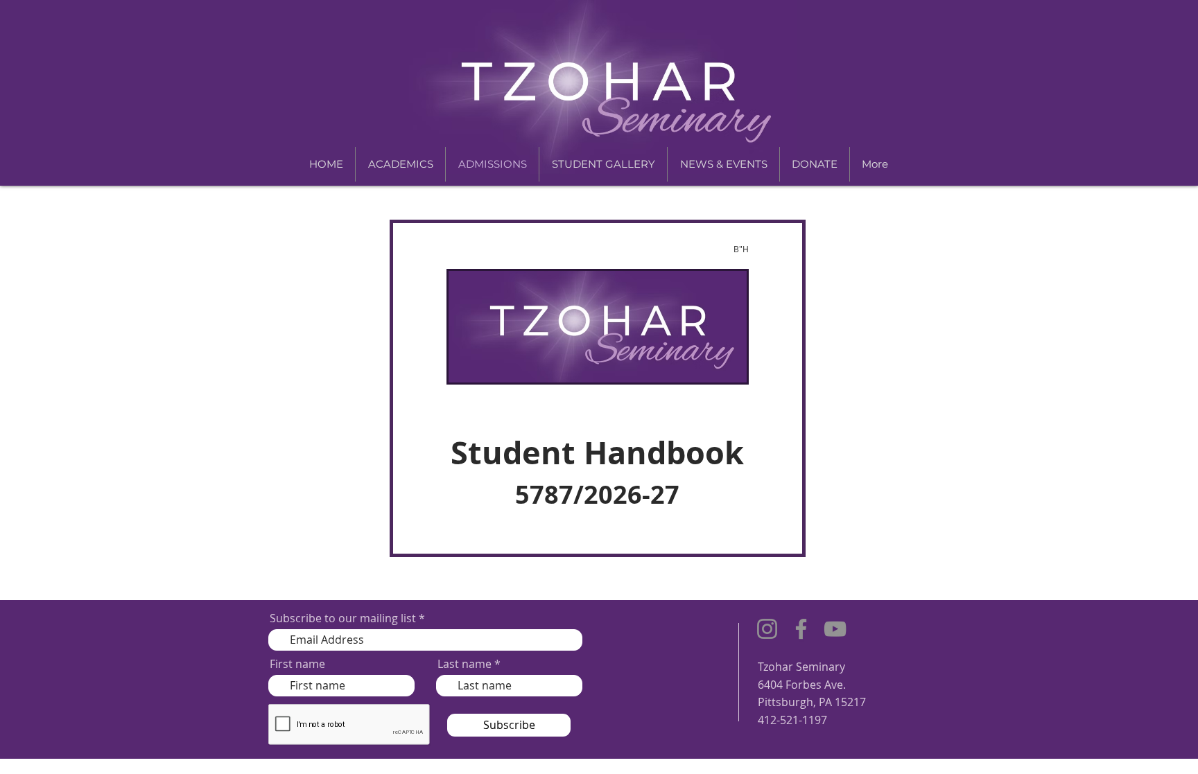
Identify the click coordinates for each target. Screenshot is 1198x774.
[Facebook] (801, 628)
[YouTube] (835, 628)
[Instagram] (767, 628)
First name (297, 663)
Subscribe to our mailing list (343, 618)
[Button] (598, 388)
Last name (464, 663)
